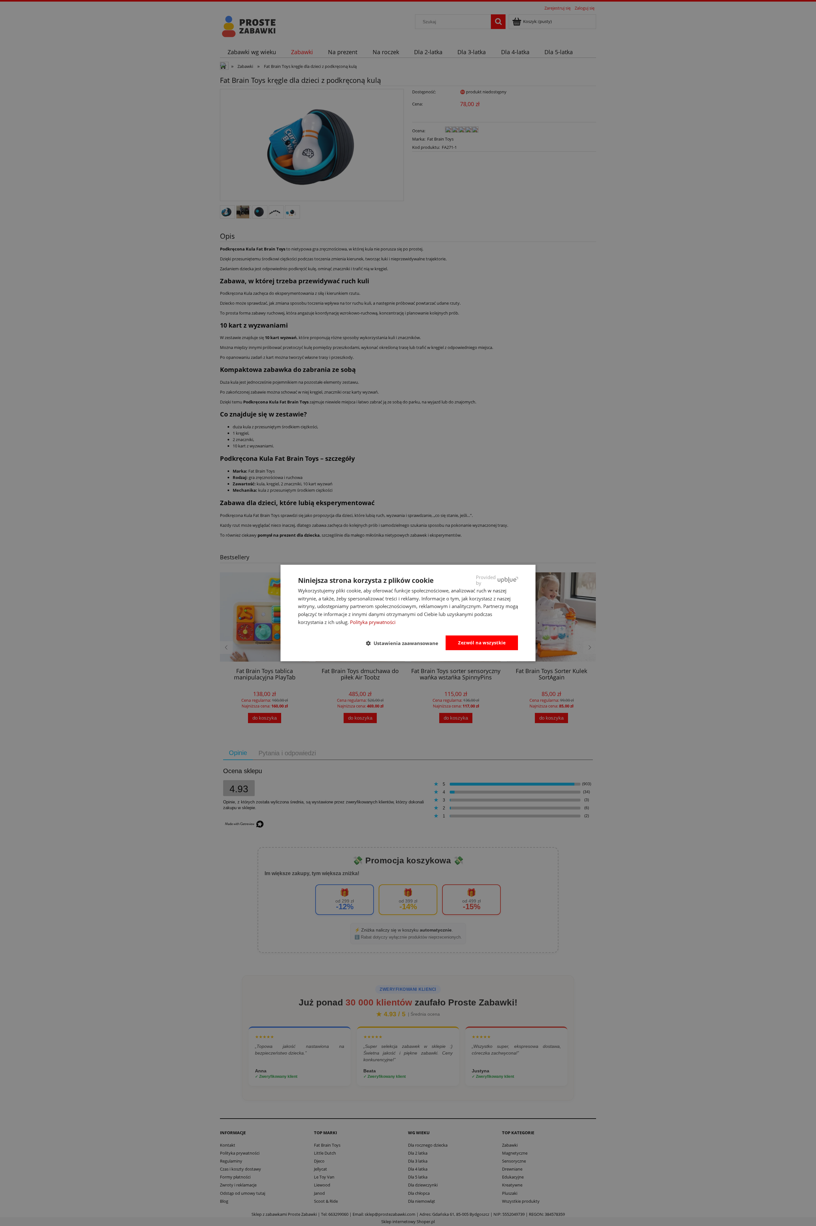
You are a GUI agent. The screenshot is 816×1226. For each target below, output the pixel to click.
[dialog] (408, 613)
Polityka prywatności (373, 622)
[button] (404, 643)
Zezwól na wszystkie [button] (482, 643)
